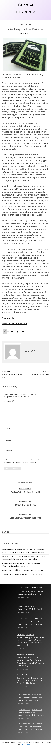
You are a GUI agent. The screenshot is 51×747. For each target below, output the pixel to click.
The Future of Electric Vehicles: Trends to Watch (23, 574)
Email (8, 441)
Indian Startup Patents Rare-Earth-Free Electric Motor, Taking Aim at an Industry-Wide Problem (32, 592)
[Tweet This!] (12, 331)
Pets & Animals (25, 25)
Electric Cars (24, 588)
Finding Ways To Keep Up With (25, 492)
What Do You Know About (14, 324)
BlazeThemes (27, 745)
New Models (37, 603)
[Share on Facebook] (17, 331)
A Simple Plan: (8, 318)
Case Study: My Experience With (25, 517)
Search (6, 532)
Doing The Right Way (25, 505)
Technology (37, 588)
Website (8, 451)
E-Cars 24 (25, 5)
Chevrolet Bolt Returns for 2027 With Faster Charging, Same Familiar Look (32, 623)
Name (8, 428)
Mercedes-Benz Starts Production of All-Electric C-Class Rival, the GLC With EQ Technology (30, 607)
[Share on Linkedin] (23, 331)
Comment (9, 401)
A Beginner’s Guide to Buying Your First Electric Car (24, 570)
